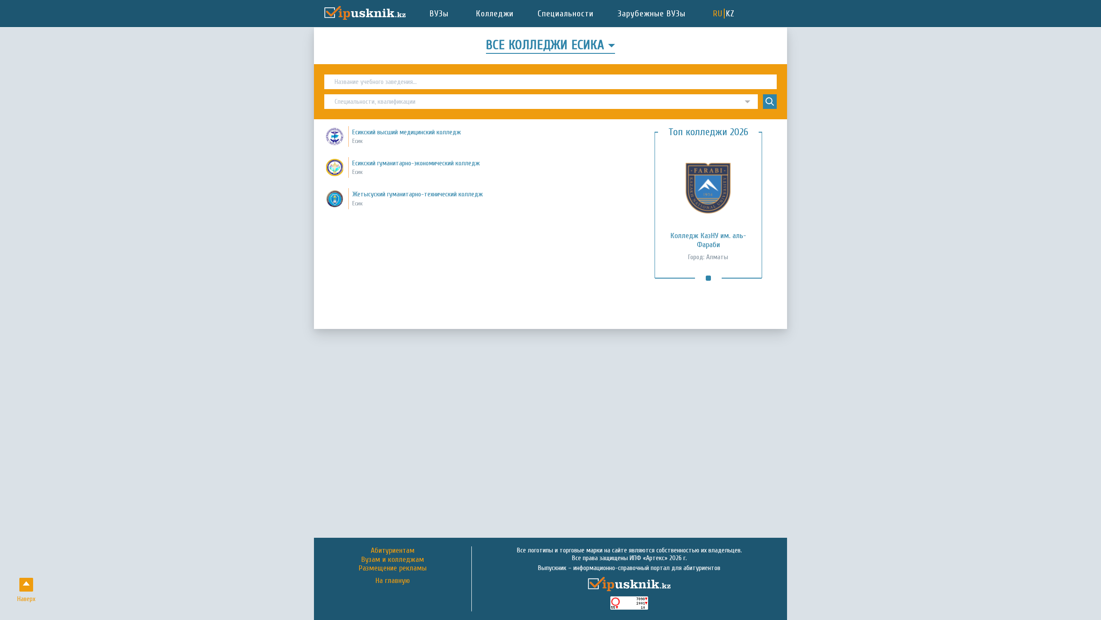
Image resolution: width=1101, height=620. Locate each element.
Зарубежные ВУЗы (652, 14)
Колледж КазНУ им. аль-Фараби (708, 240)
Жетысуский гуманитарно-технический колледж (417, 194)
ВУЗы (439, 14)
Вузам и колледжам (392, 559)
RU (718, 14)
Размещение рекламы (393, 568)
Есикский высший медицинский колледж (406, 132)
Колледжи (495, 14)
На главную (392, 581)
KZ (730, 14)
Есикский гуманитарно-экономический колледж (416, 163)
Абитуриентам (393, 550)
